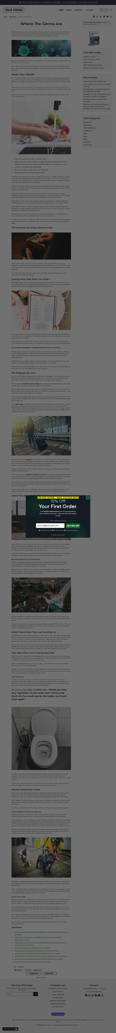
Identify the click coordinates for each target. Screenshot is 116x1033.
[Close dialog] (88, 497)
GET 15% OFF (73, 525)
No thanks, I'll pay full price (58, 535)
